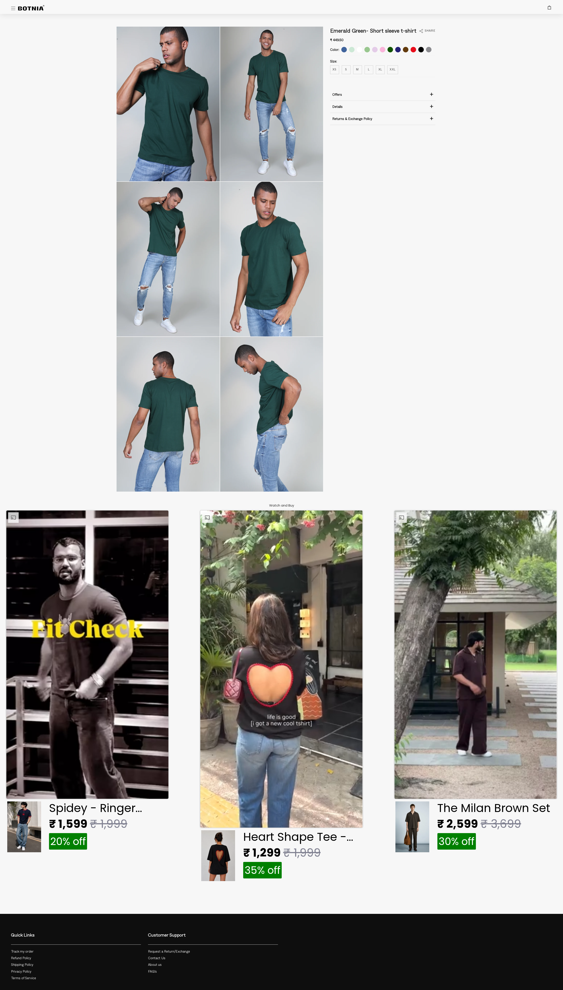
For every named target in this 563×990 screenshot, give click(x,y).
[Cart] (549, 7)
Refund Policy (21, 958)
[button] (87, 683)
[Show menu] (13, 8)
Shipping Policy (22, 964)
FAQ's (152, 971)
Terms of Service (23, 978)
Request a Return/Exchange (169, 951)
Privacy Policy (21, 971)
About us (155, 964)
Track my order (22, 951)
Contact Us (156, 958)
